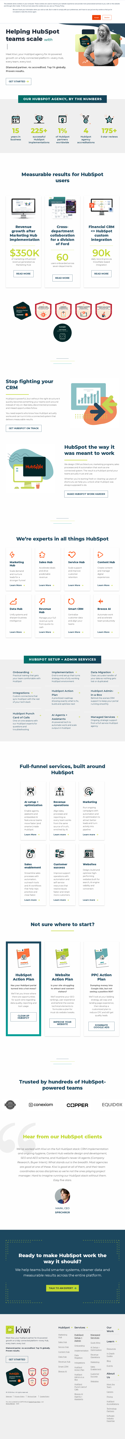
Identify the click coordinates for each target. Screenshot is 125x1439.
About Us (111, 1375)
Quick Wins (95, 1343)
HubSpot (64, 1327)
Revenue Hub (64, 1362)
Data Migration (101, 672)
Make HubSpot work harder (86, 494)
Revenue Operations (95, 1356)
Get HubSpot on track (24, 428)
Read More (23, 273)
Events (110, 1366)
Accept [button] (96, 17)
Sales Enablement (96, 1368)
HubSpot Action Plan (62, 692)
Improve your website (62, 1023)
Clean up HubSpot (23, 1016)
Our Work (110, 1329)
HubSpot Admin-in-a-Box (102, 692)
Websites (95, 1381)
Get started (17, 81)
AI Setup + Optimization (96, 1348)
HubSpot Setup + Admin (78, 1338)
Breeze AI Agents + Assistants (78, 1396)
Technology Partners (112, 1410)
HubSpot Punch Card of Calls (23, 715)
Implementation (63, 672)
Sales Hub (62, 1342)
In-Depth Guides (111, 1354)
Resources (111, 1349)
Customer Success (95, 1375)
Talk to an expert (61, 1288)
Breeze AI (62, 1371)
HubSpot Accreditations (113, 1402)
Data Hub (62, 1357)
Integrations (21, 692)
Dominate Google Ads (101, 1026)
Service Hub (63, 1347)
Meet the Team (111, 1385)
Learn (110, 1341)
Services (79, 1327)
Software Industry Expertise (111, 1418)
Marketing (95, 1362)
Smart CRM (63, 1367)
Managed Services (103, 716)
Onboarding (21, 672)
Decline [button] (106, 17)
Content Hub (64, 1352)
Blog (109, 1361)
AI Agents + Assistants (59, 716)
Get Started (17, 1359)
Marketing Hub (62, 1336)
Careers (110, 1392)
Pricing (110, 1397)
